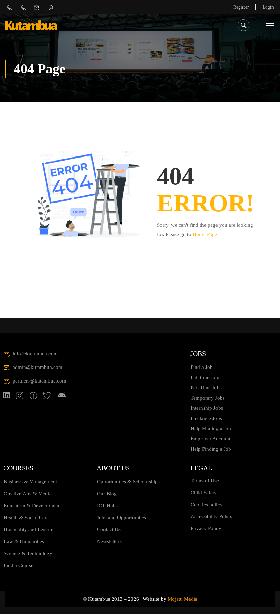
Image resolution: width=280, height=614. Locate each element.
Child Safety (204, 492)
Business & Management (30, 481)
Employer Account (210, 438)
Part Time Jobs (206, 387)
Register (241, 7)
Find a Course (18, 565)
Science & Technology (28, 553)
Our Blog (107, 493)
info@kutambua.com (35, 353)
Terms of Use (205, 480)
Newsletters (109, 541)
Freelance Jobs (206, 418)
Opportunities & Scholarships (128, 481)
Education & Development (32, 505)
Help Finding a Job (211, 428)
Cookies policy (207, 504)
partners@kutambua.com (39, 381)
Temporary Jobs (208, 398)
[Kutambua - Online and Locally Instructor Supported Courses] (31, 25)
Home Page (205, 234)
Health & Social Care (26, 517)
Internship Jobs (207, 408)
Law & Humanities (24, 541)
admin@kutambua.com (37, 367)
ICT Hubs (107, 505)
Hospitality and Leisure (28, 529)
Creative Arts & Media (28, 493)
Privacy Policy (206, 528)
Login (268, 7)
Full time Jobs (205, 377)
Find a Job (202, 367)
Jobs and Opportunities (121, 517)
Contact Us (109, 529)
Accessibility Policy (212, 516)
